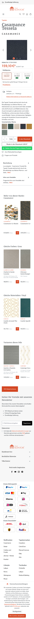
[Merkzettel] (23, 14)
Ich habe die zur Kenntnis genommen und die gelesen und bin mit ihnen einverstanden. (17, 433)
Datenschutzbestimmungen (20, 431)
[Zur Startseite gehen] (17, 9)
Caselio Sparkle (25, 321)
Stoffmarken (8, 540)
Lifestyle (7, 565)
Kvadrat (6, 559)
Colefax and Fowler (7, 551)
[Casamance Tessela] (17, 50)
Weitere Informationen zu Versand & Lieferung (19, 96)
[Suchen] (20, 14)
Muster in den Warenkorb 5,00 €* (17, 144)
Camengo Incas (25, 368)
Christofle (22, 568)
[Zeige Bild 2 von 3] (17, 58)
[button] (9, 155)
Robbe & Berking (24, 575)
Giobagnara (7, 575)
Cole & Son (22, 546)
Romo (5, 572)
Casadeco (22, 543)
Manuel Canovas (24, 550)
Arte (20, 557)
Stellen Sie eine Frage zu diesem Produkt (18, 148)
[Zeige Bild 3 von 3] (20, 58)
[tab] (16, 167)
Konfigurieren (17, 611)
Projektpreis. (6, 85)
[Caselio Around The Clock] (11, 307)
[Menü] (3, 14)
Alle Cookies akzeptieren (17, 616)
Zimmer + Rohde (9, 556)
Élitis (20, 554)
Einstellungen (16, 606)
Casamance (7, 543)
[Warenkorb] (30, 14)
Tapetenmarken (24, 540)
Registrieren (27, 423)
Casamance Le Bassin (11, 224)
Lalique (6, 568)
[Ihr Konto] (27, 14)
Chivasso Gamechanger (25, 273)
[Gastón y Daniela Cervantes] (11, 355)
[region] (17, 50)
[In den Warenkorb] (17, 232)
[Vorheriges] (3, 50)
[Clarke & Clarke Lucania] (11, 258)
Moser (5, 579)
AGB (23, 433)
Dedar (5, 546)
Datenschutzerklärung (10, 604)
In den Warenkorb (24, 139)
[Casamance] (17, 33)
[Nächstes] (30, 50)
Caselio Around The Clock (10, 322)
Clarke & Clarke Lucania (9, 273)
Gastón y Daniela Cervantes (9, 369)
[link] (12, 472)
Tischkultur (23, 565)
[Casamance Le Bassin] (11, 210)
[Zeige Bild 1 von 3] (14, 58)
